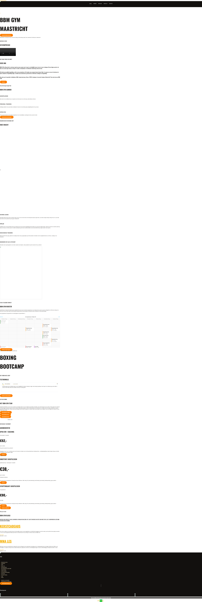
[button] (1, 387)
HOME (90, 3)
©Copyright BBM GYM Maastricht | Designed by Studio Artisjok (101, 597)
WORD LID (105, 3)
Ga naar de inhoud (3, 0)
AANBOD (94, 3)
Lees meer (2, 534)
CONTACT (111, 3)
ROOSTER (100, 3)
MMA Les (6, 541)
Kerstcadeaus (10, 526)
